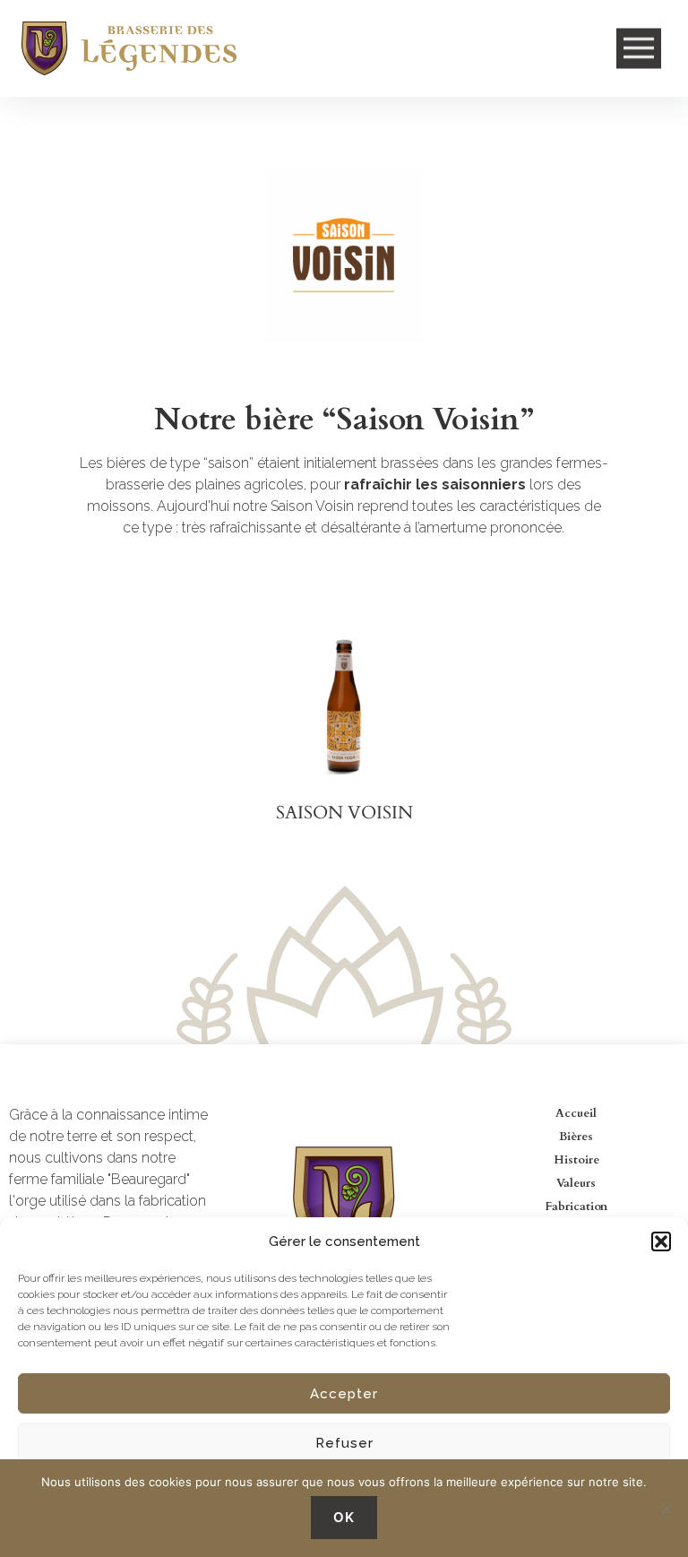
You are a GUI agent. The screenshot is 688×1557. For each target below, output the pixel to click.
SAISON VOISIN (344, 812)
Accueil (576, 1113)
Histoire (576, 1160)
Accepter (344, 1394)
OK (344, 1517)
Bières (576, 1137)
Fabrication (576, 1206)
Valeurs (576, 1183)
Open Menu (638, 49)
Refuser (344, 1443)
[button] (661, 1241)
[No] (666, 1509)
